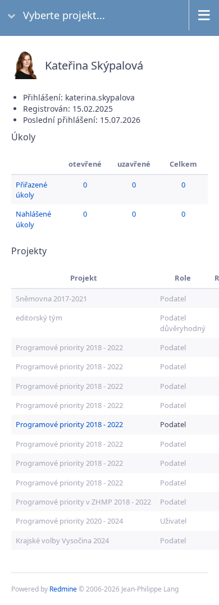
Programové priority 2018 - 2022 (69, 347)
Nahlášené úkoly (33, 219)
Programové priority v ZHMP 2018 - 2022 (83, 502)
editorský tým (39, 318)
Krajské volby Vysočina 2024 (62, 540)
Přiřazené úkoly (31, 190)
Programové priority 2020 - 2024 (69, 521)
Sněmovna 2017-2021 (51, 299)
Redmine (63, 589)
